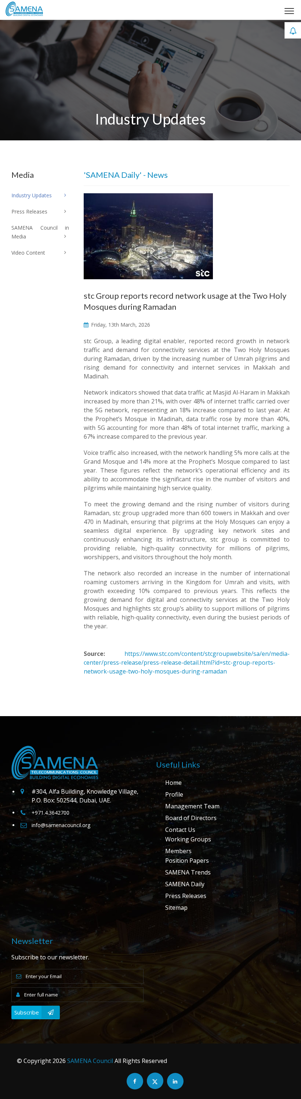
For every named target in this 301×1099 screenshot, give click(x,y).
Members (178, 851)
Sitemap (176, 908)
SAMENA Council (90, 1061)
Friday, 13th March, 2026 (120, 324)
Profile (174, 794)
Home (173, 783)
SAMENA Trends (188, 872)
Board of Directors (191, 818)
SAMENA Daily (184, 884)
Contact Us (180, 830)
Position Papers (187, 860)
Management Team (192, 806)
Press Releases (185, 896)
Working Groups (188, 839)
